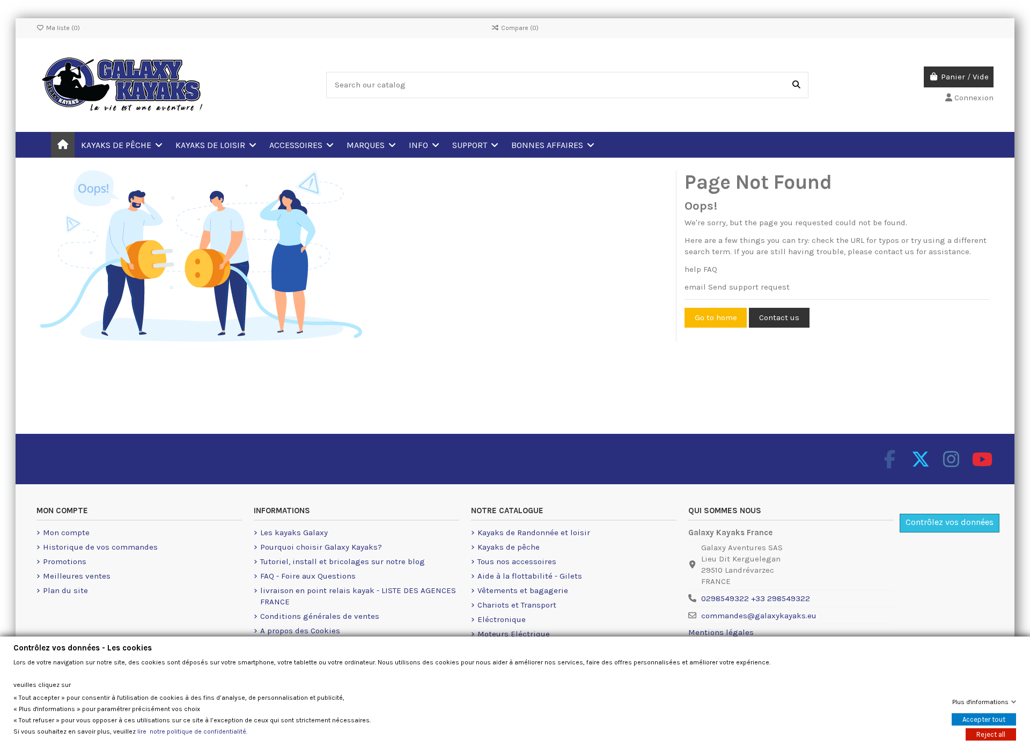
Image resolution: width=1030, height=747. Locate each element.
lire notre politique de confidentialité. (192, 731)
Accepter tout (983, 719)
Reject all (990, 734)
